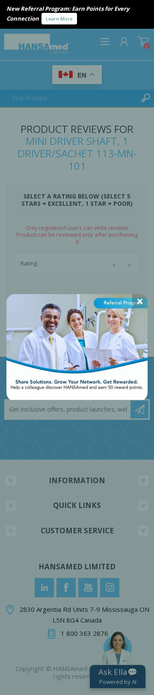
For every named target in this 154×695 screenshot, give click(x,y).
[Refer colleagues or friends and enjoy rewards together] (77, 397)
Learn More (59, 18)
